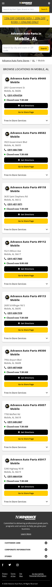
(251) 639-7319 (14, 313)
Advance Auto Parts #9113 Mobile (28, 298)
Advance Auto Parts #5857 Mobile (28, 407)
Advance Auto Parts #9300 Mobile (28, 352)
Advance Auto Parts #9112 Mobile (28, 243)
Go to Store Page (26, 112)
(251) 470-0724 (14, 95)
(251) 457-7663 (14, 258)
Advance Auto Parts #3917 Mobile (28, 461)
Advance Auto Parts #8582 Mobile (28, 134)
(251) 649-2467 (14, 422)
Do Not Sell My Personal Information (37, 575)
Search (44, 9)
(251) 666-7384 (14, 149)
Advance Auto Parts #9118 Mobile (28, 189)
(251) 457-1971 (14, 204)
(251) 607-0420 (14, 367)
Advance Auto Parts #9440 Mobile (28, 80)
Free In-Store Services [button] (15, 120)
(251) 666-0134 (14, 476)
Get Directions (27, 105)
